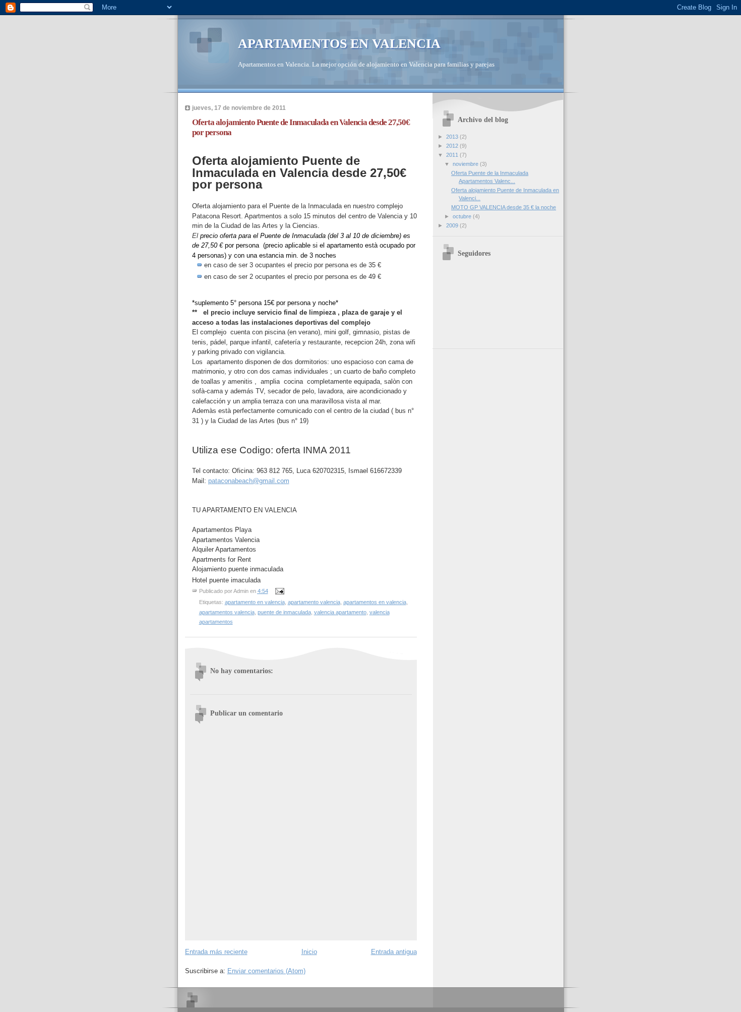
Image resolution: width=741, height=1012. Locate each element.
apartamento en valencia (255, 602)
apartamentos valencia (227, 612)
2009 (453, 225)
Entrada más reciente (216, 952)
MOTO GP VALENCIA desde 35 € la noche (503, 207)
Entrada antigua (394, 952)
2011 (453, 155)
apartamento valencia (314, 602)
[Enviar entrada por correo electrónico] (279, 591)
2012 (453, 146)
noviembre (466, 164)
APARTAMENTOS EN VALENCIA (339, 43)
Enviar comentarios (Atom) (266, 971)
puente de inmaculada (284, 612)
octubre (463, 216)
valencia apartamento (340, 612)
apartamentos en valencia (374, 602)
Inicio (309, 952)
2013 (453, 137)
